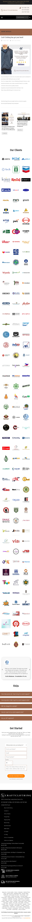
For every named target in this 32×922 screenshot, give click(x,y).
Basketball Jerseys (17, 893)
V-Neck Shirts (12, 906)
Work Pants (27, 908)
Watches (10, 908)
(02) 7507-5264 (25, 12)
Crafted (23, 918)
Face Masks (27, 898)
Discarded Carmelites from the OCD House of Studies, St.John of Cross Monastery (8, 128)
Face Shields (5, 900)
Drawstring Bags (11, 897)
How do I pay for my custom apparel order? (12, 712)
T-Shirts (28, 904)
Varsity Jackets (19, 906)
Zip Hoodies (9, 909)
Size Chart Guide (7, 825)
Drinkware (5, 898)
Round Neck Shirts (18, 904)
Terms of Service (7, 813)
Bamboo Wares (10, 893)
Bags (5, 893)
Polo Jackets (20, 902)
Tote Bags (11, 905)
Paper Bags (5, 902)
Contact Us (6, 810)
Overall (29, 901)
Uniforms (27, 905)
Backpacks (20, 892)
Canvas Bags (22, 894)
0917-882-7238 (25, 7)
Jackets (7, 901)
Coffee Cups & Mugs (15, 896)
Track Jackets (17, 905)
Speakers (24, 904)
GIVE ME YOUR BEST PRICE (16, 776)
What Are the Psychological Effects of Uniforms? (12, 865)
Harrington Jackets (17, 900)
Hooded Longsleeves (26, 900)
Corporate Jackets (23, 896)
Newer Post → (20, 130)
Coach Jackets (7, 896)
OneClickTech (27, 918)
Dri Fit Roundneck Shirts (26, 897)
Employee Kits (21, 898)
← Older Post (4, 133)
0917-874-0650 (25, 10)
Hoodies (3, 901)
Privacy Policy (6, 816)
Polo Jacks (15, 902)
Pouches (3, 904)
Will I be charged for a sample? (9, 706)
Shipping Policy (7, 819)
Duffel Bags (10, 898)
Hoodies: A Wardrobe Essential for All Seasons (11, 848)
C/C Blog (6, 834)
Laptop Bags (21, 901)
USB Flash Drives (5, 906)
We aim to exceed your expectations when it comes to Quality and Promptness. (22, 124)
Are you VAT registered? (7, 718)
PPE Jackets (11, 904)
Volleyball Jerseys (26, 906)
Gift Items (10, 900)
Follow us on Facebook (8, 840)
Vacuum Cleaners (22, 909)
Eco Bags (15, 898)
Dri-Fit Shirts (17, 897)
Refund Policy (6, 822)
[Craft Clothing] (9, 10)
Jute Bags (15, 901)
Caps (27, 894)
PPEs (7, 904)
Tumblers (22, 905)
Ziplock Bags (14, 909)
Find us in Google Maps (8, 837)
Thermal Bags (5, 905)
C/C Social (6, 831)
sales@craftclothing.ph (5, 804)
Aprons (16, 892)
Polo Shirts (26, 902)
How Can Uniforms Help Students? (8, 861)
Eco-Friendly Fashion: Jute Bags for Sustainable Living (13, 852)
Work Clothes (21, 908)
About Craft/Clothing (8, 807)
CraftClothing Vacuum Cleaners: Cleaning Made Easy (12, 856)
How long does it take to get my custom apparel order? (15, 700)
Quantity (7, 759)
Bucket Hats (6, 894)
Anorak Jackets (11, 892)
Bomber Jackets (25, 893)
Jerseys (11, 901)
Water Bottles (4, 908)
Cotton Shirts (4, 897)
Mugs (26, 901)
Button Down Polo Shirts (14, 894)
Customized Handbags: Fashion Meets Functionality (12, 843)
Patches (10, 902)
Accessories (4, 892)
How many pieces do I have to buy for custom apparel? (15, 694)
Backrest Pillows (27, 892)
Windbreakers (15, 908)
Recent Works (6, 828)
